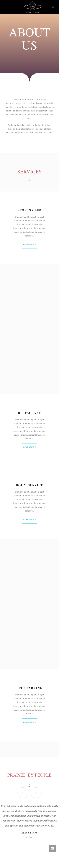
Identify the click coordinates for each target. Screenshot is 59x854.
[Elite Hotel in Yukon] (29, 7)
